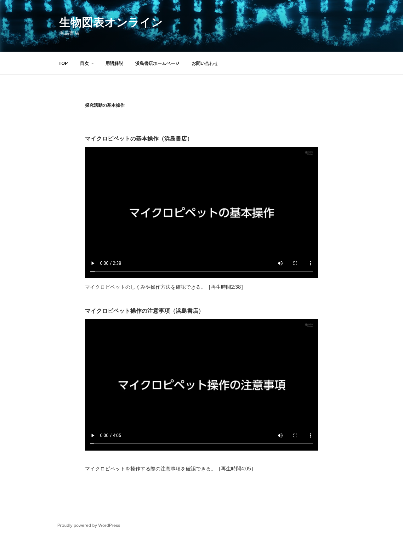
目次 (84, 63)
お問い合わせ (205, 63)
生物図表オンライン (111, 22)
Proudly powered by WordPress (88, 525)
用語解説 (114, 63)
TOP (63, 63)
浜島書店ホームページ (157, 63)
